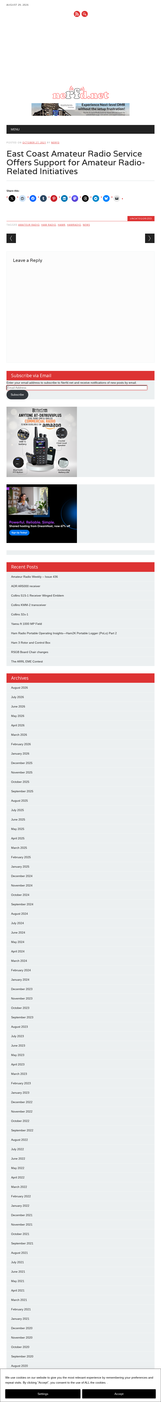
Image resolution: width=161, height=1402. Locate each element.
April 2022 (18, 1177)
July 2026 (17, 697)
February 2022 (21, 1196)
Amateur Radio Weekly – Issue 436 (34, 576)
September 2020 (22, 1356)
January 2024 (20, 979)
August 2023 (19, 1026)
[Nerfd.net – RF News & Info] (80, 98)
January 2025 (20, 866)
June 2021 (18, 1271)
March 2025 (19, 847)
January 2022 (20, 1205)
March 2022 (19, 1186)
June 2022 (18, 1158)
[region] (80, 1385)
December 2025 (21, 763)
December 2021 (21, 1215)
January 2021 (20, 1318)
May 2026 (17, 716)
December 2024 (21, 876)
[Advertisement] (80, 51)
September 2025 (22, 791)
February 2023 (21, 1083)
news (86, 224)
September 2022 (22, 1130)
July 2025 (17, 810)
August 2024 (19, 913)
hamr (61, 224)
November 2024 (21, 885)
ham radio (48, 224)
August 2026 (19, 687)
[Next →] (150, 238)
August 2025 (19, 800)
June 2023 (18, 1045)
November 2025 (21, 772)
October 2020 (20, 1347)
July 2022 (17, 1149)
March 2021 (19, 1300)
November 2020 (21, 1337)
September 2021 (22, 1243)
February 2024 (21, 970)
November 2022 (21, 1111)
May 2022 (17, 1168)
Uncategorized (141, 218)
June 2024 (18, 932)
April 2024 (18, 951)
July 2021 (17, 1262)
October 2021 (20, 1234)
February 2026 (21, 744)
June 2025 (18, 819)
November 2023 (21, 998)
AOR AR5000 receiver (25, 586)
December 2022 (21, 1102)
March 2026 (19, 734)
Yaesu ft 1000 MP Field (26, 623)
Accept (118, 1394)
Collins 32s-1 (19, 614)
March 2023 (19, 1073)
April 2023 (18, 1064)
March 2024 (19, 960)
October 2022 (20, 1121)
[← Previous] (11, 238)
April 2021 (18, 1290)
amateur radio (29, 224)
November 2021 (21, 1224)
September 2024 (22, 904)
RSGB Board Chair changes (29, 652)
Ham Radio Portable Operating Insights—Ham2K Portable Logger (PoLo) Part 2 (64, 633)
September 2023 (22, 1017)
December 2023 (21, 989)
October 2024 (20, 895)
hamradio (74, 224)
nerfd (55, 142)
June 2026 (18, 706)
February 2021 (21, 1309)
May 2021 (17, 1281)
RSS (77, 14)
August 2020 (19, 1365)
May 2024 (17, 942)
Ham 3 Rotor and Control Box (30, 642)
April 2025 (18, 838)
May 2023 (17, 1055)
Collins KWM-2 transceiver (28, 605)
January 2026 (20, 753)
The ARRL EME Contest (27, 661)
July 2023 (17, 1036)
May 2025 (17, 829)
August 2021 (19, 1252)
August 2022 (19, 1139)
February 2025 (21, 857)
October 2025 (20, 781)
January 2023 (20, 1092)
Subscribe (17, 394)
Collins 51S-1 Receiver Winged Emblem (37, 595)
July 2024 (17, 923)
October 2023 (20, 1008)
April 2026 (18, 725)
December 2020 (21, 1328)
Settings (43, 1394)
